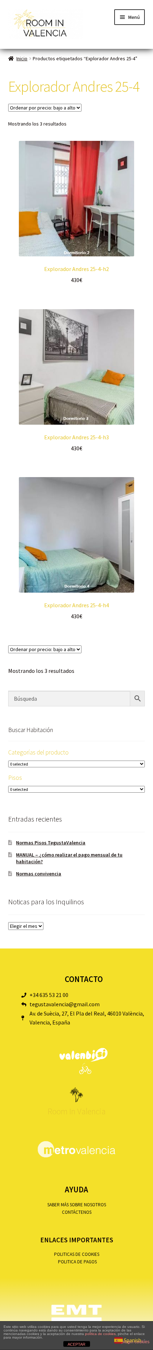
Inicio (21, 58)
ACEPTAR (76, 1344)
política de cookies (100, 1334)
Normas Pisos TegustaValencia (50, 842)
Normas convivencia (38, 873)
